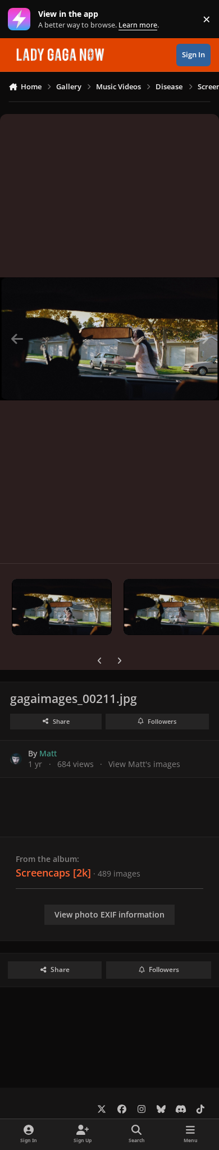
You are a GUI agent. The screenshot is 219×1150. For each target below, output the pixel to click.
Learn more (21, 19)
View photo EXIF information (109, 914)
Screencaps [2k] (53, 872)
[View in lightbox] (109, 338)
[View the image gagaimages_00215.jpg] (62, 607)
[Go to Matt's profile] (16, 759)
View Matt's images (144, 764)
